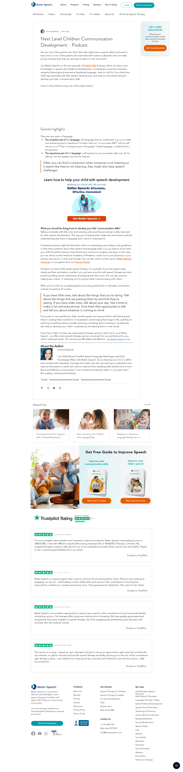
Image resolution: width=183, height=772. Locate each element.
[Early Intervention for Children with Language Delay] (92, 419)
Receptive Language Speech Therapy (64, 379)
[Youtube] (39, 733)
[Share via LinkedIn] (54, 388)
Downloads (65, 14)
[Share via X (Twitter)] (48, 388)
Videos (51, 14)
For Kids (80, 14)
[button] (96, 500)
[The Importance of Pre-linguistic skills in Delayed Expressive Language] (51, 419)
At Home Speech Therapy (132, 14)
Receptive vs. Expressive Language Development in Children (128, 435)
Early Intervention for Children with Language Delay (90, 435)
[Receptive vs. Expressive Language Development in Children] (132, 419)
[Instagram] (46, 733)
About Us (109, 14)
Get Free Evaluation (155, 48)
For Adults (95, 14)
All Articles (38, 14)
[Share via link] (60, 388)
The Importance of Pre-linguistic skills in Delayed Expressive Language (50, 435)
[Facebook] (33, 733)
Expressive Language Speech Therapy (96, 379)
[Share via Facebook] (42, 388)
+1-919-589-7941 (107, 724)
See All (147, 404)
